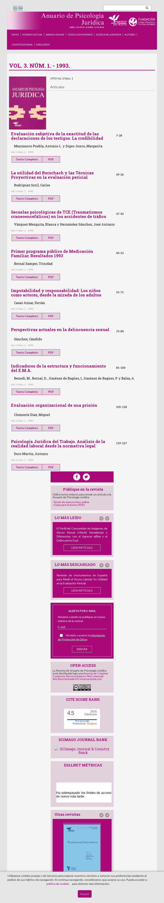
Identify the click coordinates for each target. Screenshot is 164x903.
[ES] (15, 8)
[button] (101, 518)
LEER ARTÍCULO (82, 547)
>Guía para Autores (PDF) (69, 504)
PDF (51, 159)
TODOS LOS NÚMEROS (80, 34)
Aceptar (84, 894)
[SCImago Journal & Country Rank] (83, 750)
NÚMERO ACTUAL (32, 34)
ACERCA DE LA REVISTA (108, 34)
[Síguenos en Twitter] (86, 476)
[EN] (20, 8)
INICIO (15, 34)
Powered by (80, 723)
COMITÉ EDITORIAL (22, 44)
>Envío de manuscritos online (71, 502)
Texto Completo (27, 159)
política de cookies (57, 883)
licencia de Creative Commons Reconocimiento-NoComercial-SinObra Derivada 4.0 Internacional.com (80, 676)
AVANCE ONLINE (55, 34)
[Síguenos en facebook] (76, 476)
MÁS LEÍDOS (43, 44)
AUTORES (130, 34)
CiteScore (90, 713)
